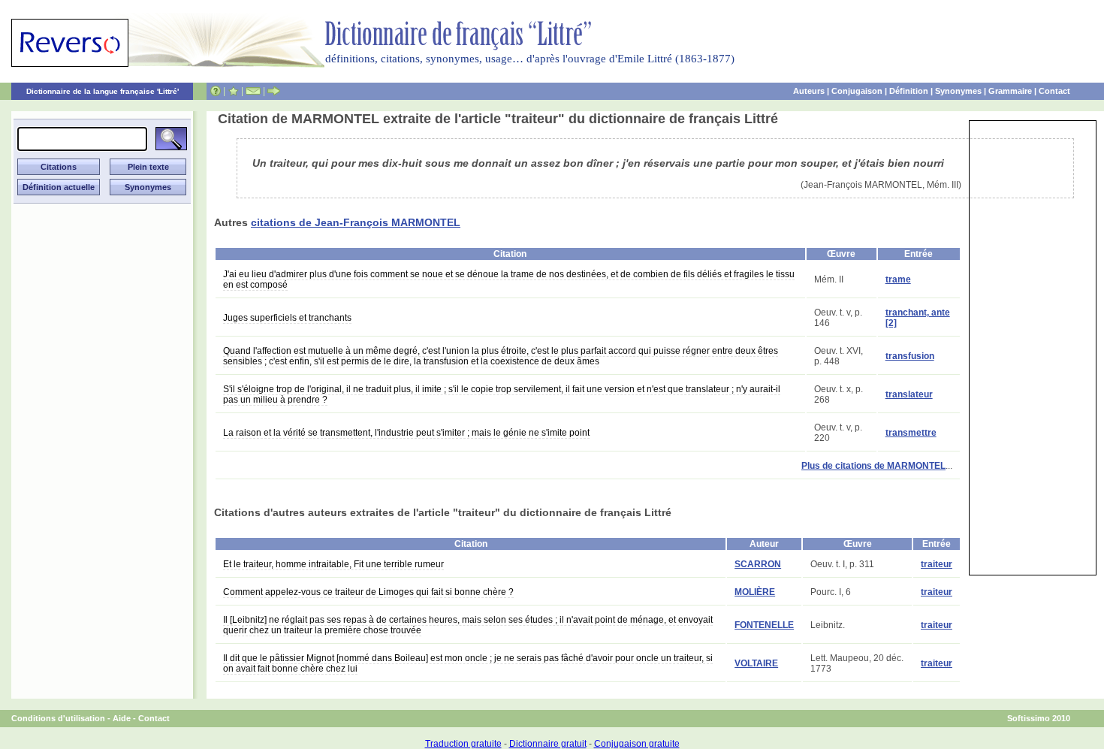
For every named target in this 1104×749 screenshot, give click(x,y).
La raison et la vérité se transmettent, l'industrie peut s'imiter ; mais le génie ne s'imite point (406, 432)
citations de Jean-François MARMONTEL (355, 222)
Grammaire (1010, 90)
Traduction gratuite (463, 743)
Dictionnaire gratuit (548, 743)
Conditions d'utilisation (58, 718)
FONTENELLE (764, 625)
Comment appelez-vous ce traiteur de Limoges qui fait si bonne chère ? (368, 592)
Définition (908, 90)
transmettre (911, 432)
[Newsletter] (253, 91)
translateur (909, 394)
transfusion (909, 356)
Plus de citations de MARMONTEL (873, 466)
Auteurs (809, 90)
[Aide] (215, 91)
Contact (1054, 90)
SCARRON (757, 564)
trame (898, 279)
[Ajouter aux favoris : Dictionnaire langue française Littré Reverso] (233, 91)
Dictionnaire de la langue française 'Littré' (102, 91)
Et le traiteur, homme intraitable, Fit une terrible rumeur (333, 564)
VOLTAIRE (756, 663)
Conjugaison (856, 90)
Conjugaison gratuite (637, 743)
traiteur (936, 564)
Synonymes (958, 90)
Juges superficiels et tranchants (287, 318)
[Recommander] (273, 91)
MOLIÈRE (754, 592)
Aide (122, 718)
